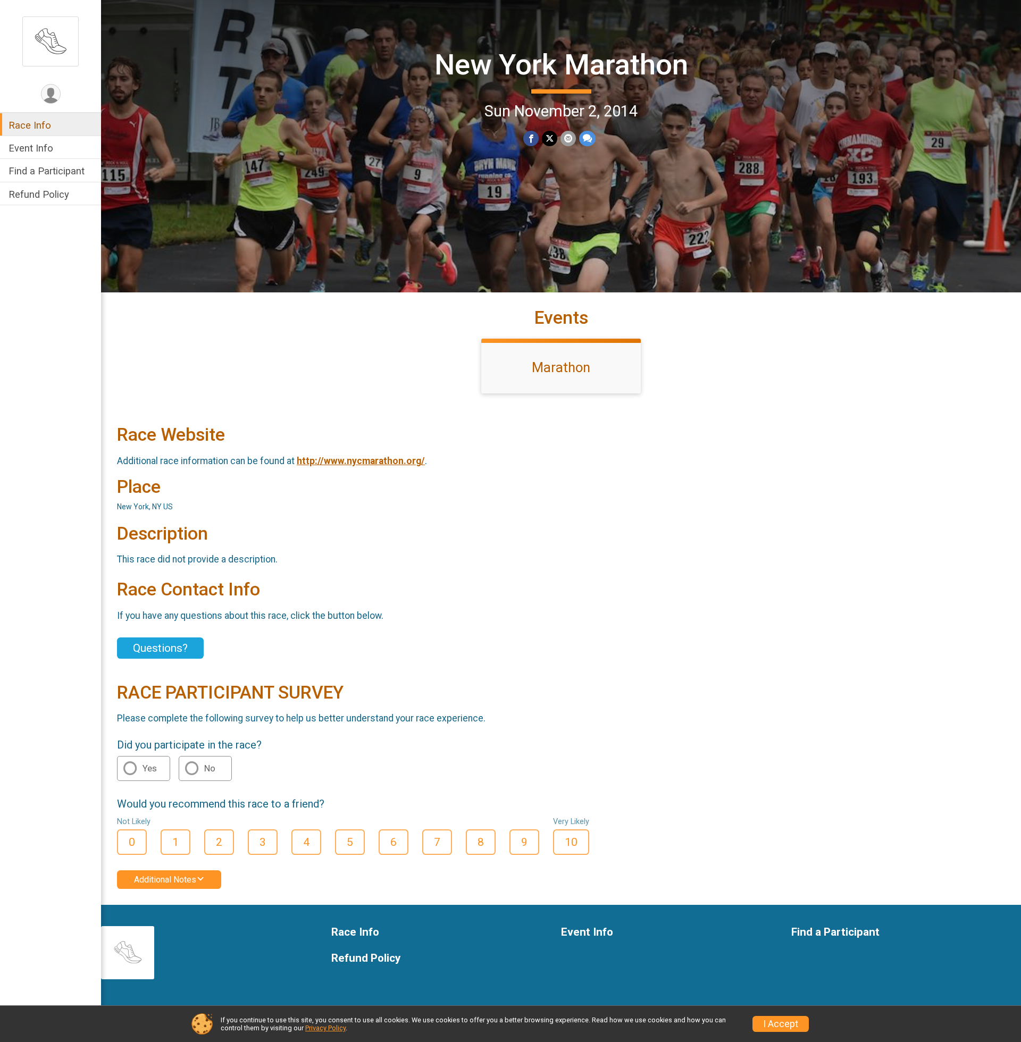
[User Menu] (51, 94)
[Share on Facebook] (531, 138)
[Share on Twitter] (549, 138)
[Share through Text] (587, 138)
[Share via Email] (568, 138)
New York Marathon (561, 64)
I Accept (780, 1024)
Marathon (561, 367)
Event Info (31, 148)
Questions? (160, 648)
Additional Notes (165, 880)
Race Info (30, 125)
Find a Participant (47, 171)
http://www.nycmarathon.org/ (361, 461)
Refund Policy (39, 194)
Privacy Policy (325, 1028)
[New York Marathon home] (50, 41)
